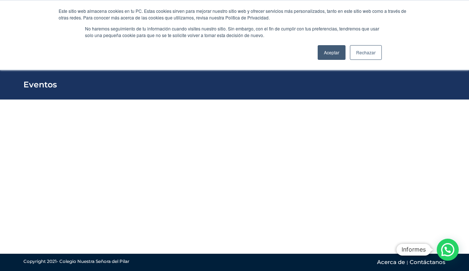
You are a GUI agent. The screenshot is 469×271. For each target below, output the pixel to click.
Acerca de (391, 262)
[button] (448, 250)
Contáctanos (428, 262)
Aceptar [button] (331, 52)
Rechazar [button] (366, 52)
